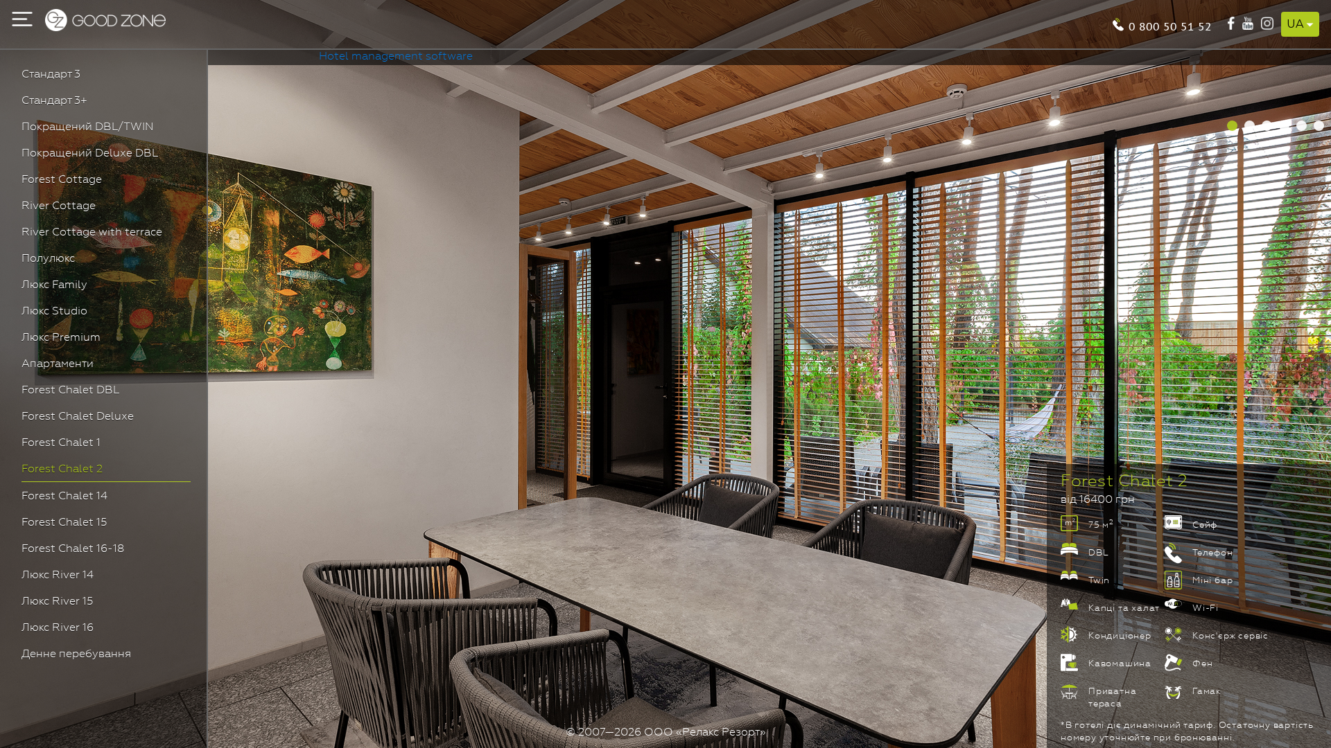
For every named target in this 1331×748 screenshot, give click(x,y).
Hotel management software (396, 56)
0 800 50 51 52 (1170, 25)
